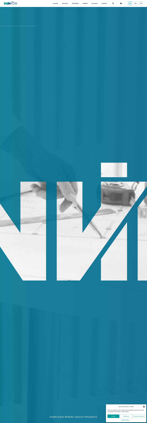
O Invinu (55, 3)
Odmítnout (126, 416)
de (141, 3)
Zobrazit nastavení (139, 416)
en (135, 3)
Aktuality (65, 3)
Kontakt (104, 3)
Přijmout (113, 416)
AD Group (94, 3)
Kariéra (85, 3)
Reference (75, 3)
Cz (130, 3)
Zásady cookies (125, 420)
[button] (144, 406)
